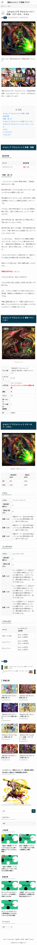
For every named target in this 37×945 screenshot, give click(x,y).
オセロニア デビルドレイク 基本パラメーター (18, 121)
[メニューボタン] (2, 2)
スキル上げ (6, 134)
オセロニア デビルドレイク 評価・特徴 (16, 113)
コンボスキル (7, 132)
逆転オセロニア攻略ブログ (18, 2)
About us (31, 939)
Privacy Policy (10, 939)
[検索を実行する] (34, 811)
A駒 (5, 17)
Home (4, 939)
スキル (5, 129)
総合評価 (6, 116)
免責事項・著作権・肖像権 (21, 939)
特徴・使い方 (7, 119)
